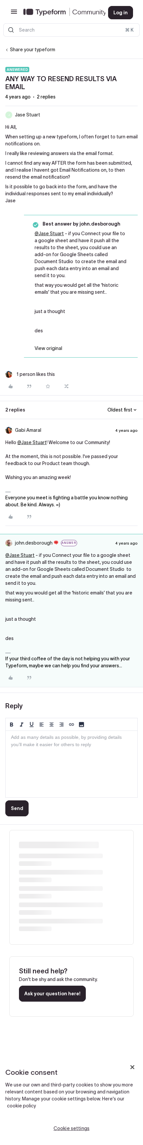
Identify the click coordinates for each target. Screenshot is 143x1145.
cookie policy (21, 1105)
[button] (14, 14)
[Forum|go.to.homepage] (60, 13)
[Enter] (11, 30)
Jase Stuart (27, 114)
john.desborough (34, 543)
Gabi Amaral (28, 430)
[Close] (132, 1067)
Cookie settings (71, 1128)
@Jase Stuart (49, 233)
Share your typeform (32, 49)
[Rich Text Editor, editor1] (71, 764)
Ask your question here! (52, 993)
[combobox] (71, 30)
